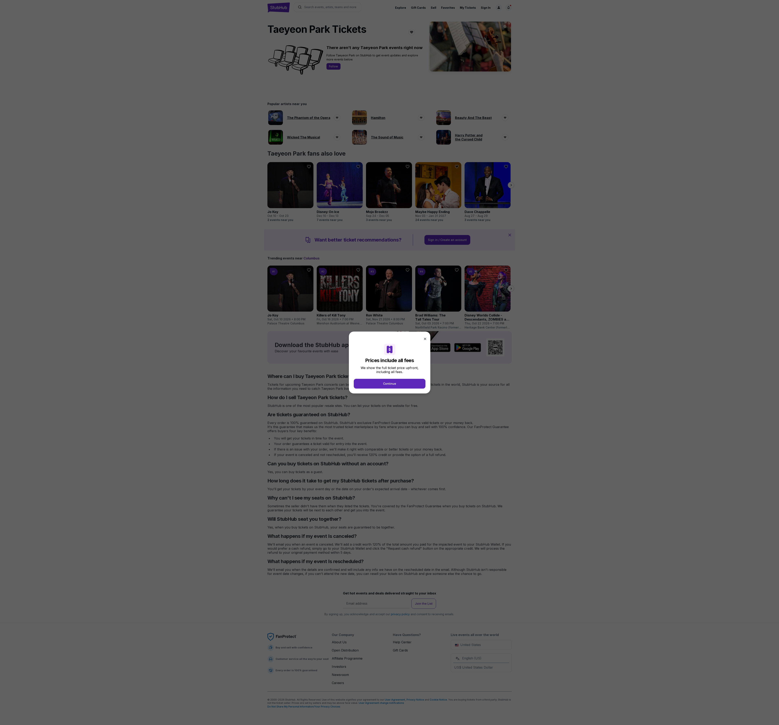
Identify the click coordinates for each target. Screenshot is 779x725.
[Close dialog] (425, 339)
